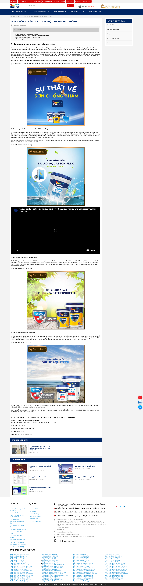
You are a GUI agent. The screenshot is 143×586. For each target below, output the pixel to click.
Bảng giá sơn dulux (23, 1)
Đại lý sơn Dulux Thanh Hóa (50, 581)
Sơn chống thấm (60, 12)
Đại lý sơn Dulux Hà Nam (18, 542)
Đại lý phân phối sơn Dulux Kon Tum (83, 572)
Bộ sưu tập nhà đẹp (47, 1)
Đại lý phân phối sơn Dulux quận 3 (83, 578)
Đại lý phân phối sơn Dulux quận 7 (83, 576)
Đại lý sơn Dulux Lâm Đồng (49, 559)
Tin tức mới (57, 1)
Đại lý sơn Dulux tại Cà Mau (81, 566)
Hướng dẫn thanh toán (17, 513)
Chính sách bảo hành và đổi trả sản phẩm (17, 516)
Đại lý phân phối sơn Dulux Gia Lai (115, 572)
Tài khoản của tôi (34, 511)
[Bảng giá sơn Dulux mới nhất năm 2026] (19, 470)
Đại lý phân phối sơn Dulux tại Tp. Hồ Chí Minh (55, 575)
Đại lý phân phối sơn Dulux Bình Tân (20, 579)
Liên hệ (63, 1)
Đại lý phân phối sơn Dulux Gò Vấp (52, 579)
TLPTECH (104, 584)
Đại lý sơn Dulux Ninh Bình (81, 557)
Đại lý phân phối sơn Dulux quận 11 (83, 575)
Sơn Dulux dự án (95, 12)
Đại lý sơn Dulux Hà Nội (17, 547)
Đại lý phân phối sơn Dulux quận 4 (51, 578)
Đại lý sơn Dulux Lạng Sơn (81, 559)
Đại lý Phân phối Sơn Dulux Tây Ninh (52, 573)
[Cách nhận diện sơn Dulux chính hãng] (19, 491)
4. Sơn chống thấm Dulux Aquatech (26, 39)
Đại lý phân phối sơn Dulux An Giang (83, 568)
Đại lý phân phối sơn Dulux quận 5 (20, 578)
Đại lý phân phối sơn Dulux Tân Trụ (83, 563)
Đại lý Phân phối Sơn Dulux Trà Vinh (115, 570)
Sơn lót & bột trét (78, 12)
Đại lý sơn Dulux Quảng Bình (113, 556)
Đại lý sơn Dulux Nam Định (17, 559)
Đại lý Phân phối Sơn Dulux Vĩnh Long (84, 570)
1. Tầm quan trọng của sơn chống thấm (27, 34)
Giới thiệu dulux (87, 1)
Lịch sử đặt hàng (34, 514)
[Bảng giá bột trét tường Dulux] (65, 481)
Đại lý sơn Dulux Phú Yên (17, 557)
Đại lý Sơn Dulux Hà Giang (18, 544)
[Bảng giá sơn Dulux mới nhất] (65, 470)
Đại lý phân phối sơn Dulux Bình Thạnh (21, 566)
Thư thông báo (33, 518)
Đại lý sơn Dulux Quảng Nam (81, 556)
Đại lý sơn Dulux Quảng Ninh (18, 556)
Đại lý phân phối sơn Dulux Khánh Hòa (53, 568)
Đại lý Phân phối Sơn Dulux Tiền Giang (21, 570)
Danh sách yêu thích (35, 516)
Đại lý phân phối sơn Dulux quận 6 (114, 576)
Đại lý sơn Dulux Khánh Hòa (50, 560)
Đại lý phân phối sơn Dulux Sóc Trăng (52, 566)
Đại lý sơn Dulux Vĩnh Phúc (113, 579)
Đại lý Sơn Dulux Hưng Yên (81, 560)
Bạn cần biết (13, 1)
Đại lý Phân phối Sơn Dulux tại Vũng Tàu (85, 573)
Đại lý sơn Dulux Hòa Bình (18, 529)
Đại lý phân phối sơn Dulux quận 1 (20, 554)
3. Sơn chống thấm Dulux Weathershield (27, 37)
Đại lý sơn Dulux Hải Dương (50, 562)
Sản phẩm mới (70, 1)
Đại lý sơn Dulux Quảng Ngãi (50, 556)
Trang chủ (12, 16)
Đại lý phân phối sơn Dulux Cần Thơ (52, 570)
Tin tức (20, 16)
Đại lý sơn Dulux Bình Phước (18, 569)
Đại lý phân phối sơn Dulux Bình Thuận (116, 566)
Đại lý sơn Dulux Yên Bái (80, 579)
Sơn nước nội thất (23, 12)
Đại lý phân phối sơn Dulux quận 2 (114, 578)
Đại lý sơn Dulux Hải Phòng (18, 562)
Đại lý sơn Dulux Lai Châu (17, 560)
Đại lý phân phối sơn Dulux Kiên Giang (84, 569)
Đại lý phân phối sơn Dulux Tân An (20, 565)
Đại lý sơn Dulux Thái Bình (49, 554)
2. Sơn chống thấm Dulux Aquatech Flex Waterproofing (32, 35)
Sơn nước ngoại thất (42, 12)
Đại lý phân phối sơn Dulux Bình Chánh (53, 565)
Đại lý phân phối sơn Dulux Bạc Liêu (83, 565)
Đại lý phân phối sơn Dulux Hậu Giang (116, 569)
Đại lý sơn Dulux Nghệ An (112, 557)
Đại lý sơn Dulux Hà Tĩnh (18, 539)
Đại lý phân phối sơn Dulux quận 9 (20, 576)
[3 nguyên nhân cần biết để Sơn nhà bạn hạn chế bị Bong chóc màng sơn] (19, 451)
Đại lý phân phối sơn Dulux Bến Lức (115, 563)
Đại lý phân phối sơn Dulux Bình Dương (21, 575)
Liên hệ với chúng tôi (35, 521)
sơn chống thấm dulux (25, 434)
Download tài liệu (34, 509)
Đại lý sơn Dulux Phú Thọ (49, 557)
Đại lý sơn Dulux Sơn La (80, 554)
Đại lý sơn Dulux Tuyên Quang (19, 581)
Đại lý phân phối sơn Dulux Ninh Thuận (21, 568)
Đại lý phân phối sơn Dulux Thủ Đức (115, 565)
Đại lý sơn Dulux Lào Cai (112, 559)
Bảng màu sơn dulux (35, 1)
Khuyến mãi (78, 1)
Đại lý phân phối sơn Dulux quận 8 (51, 576)
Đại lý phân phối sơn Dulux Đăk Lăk (115, 568)
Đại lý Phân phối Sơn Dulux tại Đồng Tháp (54, 572)
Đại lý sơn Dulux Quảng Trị (112, 554)
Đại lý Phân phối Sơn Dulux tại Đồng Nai (116, 573)
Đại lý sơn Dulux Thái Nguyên (81, 581)
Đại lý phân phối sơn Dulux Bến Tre (20, 572)
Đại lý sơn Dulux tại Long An (50, 569)
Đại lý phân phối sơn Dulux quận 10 (115, 575)
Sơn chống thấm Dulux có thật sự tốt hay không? (38, 16)
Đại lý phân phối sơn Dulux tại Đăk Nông (21, 573)
